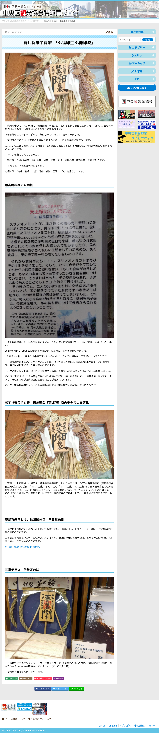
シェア (43, 688)
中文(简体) (125, 725)
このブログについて (40, 719)
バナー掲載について (14, 719)
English (113, 725)
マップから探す (138, 87)
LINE (77, 688)
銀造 (110, 32)
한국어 (152, 725)
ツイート (61, 688)
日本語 (101, 725)
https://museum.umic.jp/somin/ (22, 546)
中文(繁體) (139, 725)
